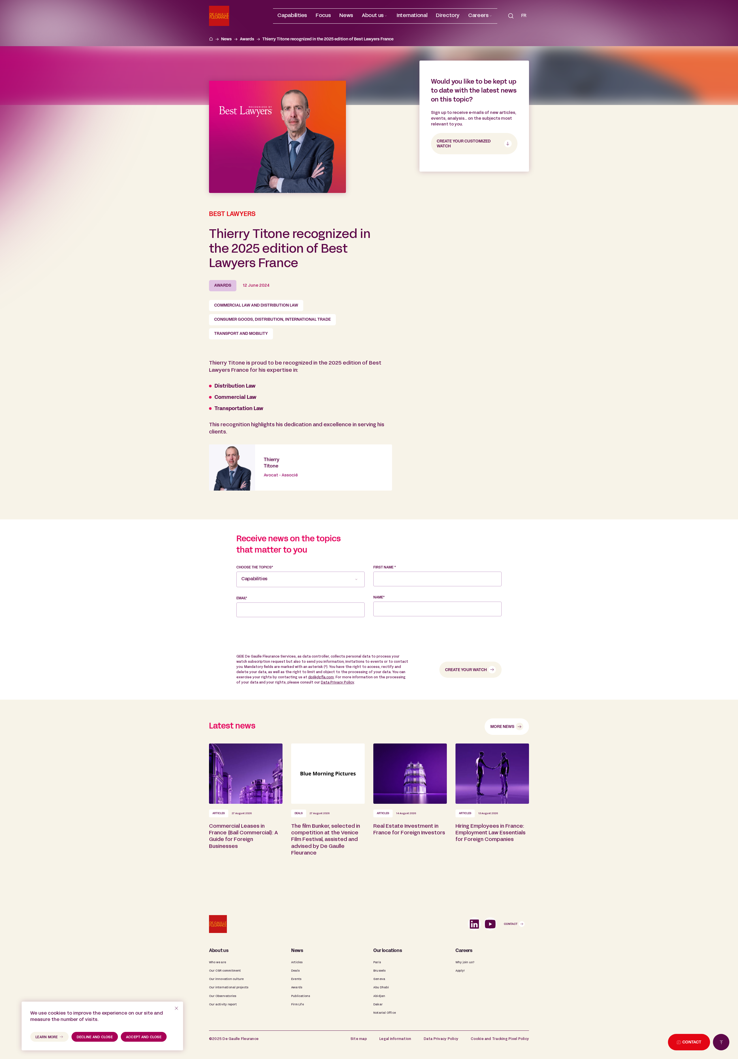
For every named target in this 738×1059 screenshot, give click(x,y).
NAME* (379, 597)
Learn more (46, 1037)
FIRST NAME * (384, 567)
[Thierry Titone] (300, 467)
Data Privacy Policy (337, 682)
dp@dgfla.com (321, 677)
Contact (510, 924)
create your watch (466, 670)
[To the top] (721, 1042)
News (226, 39)
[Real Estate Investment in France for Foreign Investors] (410, 808)
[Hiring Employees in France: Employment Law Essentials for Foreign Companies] (492, 808)
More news (502, 727)
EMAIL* (241, 598)
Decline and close (95, 1037)
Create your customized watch (464, 144)
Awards (247, 39)
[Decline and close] (176, 1008)
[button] (374, 16)
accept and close (143, 1037)
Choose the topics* (254, 567)
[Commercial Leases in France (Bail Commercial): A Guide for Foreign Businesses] (246, 808)
